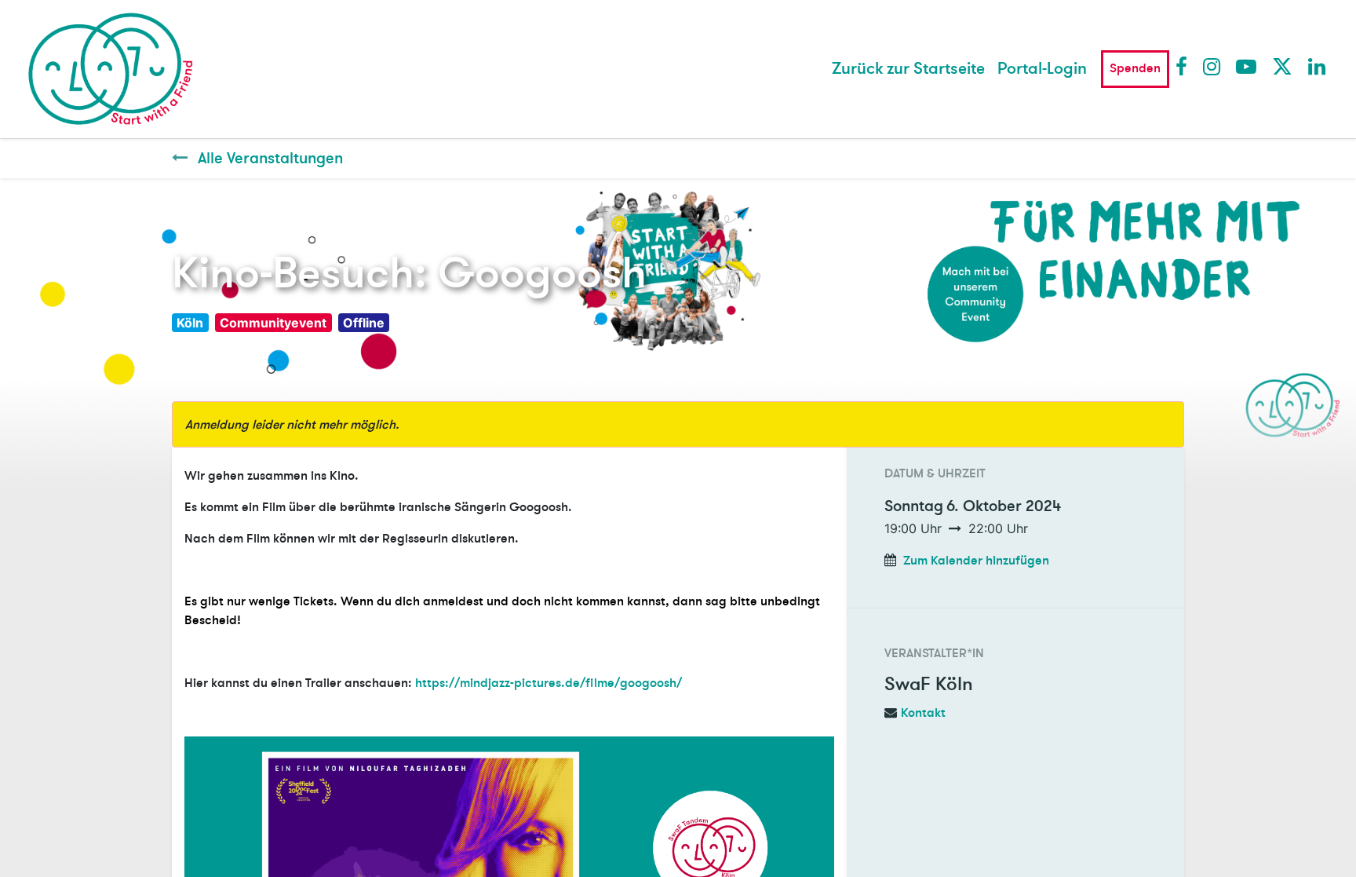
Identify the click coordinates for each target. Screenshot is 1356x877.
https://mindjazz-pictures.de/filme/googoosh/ (548, 683)
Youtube (1245, 66)
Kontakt (923, 713)
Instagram (1212, 66)
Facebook (1185, 66)
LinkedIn (1317, 66)
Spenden (1135, 68)
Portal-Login (1042, 68)
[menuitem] (908, 69)
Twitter (1281, 66)
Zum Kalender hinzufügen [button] (976, 560)
